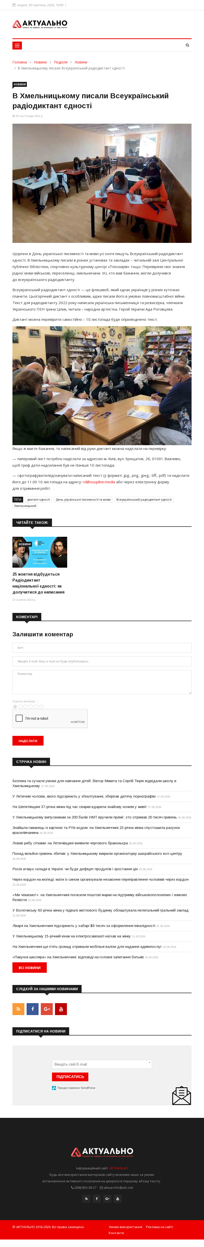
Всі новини (30, 967)
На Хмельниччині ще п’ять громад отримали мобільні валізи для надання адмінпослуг (87, 946)
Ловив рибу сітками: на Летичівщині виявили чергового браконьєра (70, 843)
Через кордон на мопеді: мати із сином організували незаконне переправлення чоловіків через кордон (100, 879)
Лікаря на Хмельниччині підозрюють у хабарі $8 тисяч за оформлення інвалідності (83, 925)
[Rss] (86, 1199)
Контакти (116, 1232)
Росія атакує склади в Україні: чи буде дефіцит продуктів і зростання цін (75, 869)
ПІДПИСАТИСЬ (70, 1077)
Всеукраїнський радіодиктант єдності (144, 499)
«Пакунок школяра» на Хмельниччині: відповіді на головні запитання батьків (78, 957)
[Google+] (107, 1199)
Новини (40, 62)
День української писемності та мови (83, 499)
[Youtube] (118, 1199)
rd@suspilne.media (99, 481)
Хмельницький (25, 506)
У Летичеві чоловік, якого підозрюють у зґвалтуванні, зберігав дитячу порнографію (84, 796)
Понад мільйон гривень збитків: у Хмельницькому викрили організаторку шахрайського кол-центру (97, 853)
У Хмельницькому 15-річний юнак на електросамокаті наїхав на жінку (71, 936)
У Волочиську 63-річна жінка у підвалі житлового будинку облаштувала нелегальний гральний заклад (100, 910)
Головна (19, 62)
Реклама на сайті (159, 1226)
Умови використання (125, 1226)
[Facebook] (97, 1199)
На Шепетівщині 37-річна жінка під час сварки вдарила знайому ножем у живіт (79, 807)
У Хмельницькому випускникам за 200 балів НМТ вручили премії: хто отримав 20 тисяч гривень (94, 817)
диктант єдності (38, 499)
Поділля (60, 62)
